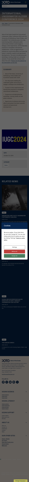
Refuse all (14, 251)
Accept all (14, 255)
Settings (14, 247)
